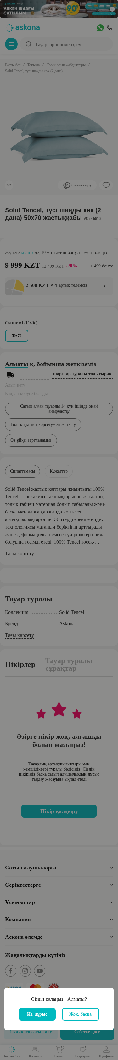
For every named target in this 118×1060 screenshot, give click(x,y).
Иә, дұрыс (37, 1014)
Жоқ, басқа (80, 1014)
